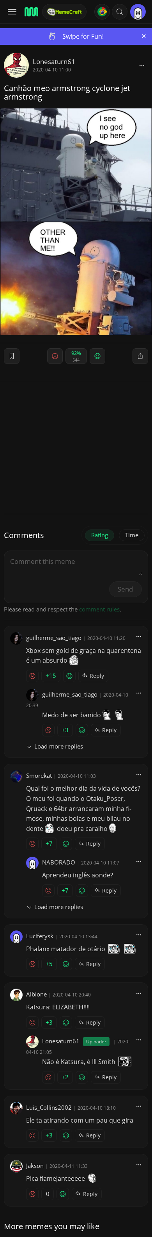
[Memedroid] (30, 11)
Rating (99, 535)
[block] (142, 65)
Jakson (35, 1165)
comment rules (99, 609)
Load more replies (58, 746)
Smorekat (39, 775)
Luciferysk (40, 936)
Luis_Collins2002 (49, 1107)
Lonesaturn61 (54, 61)
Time (131, 535)
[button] (119, 12)
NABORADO (59, 862)
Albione (36, 994)
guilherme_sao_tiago (54, 638)
